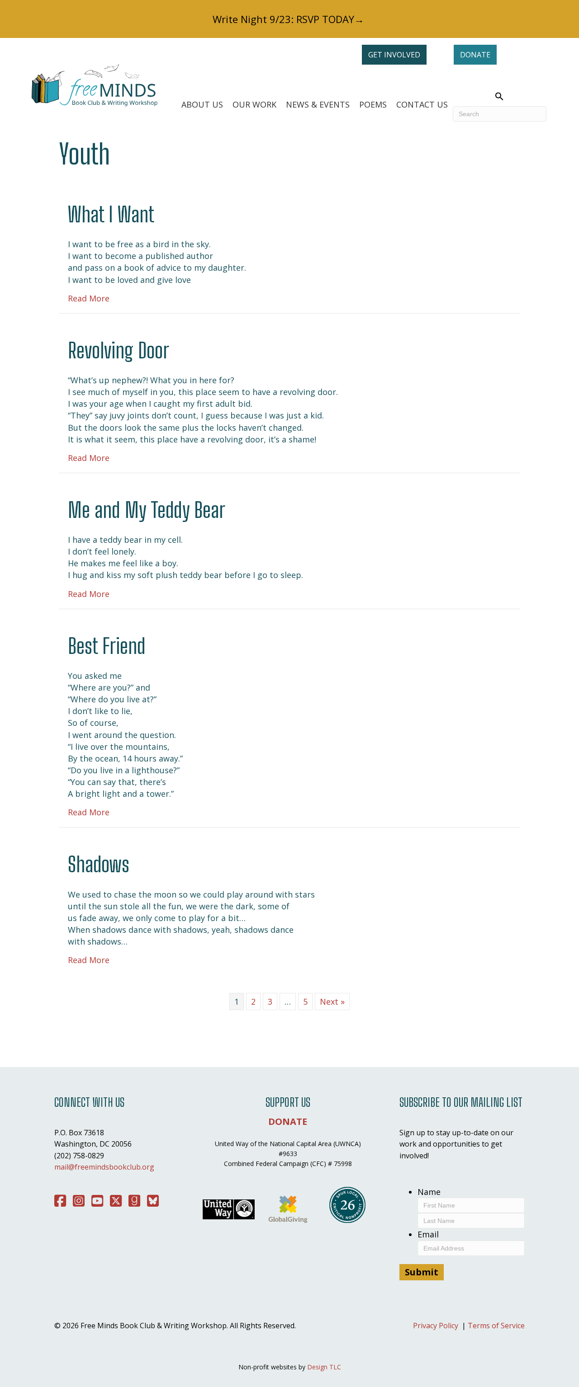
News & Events (318, 104)
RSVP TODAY (325, 19)
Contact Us (422, 104)
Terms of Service (496, 1326)
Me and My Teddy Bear (146, 510)
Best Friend (107, 646)
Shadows (98, 864)
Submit (421, 1272)
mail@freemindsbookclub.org (104, 1167)
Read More (88, 298)
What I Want (111, 214)
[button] (499, 96)
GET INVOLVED (394, 55)
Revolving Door (118, 350)
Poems (373, 104)
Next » (332, 1001)
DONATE (475, 55)
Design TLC (324, 1367)
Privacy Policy (435, 1326)
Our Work (254, 104)
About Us (202, 104)
